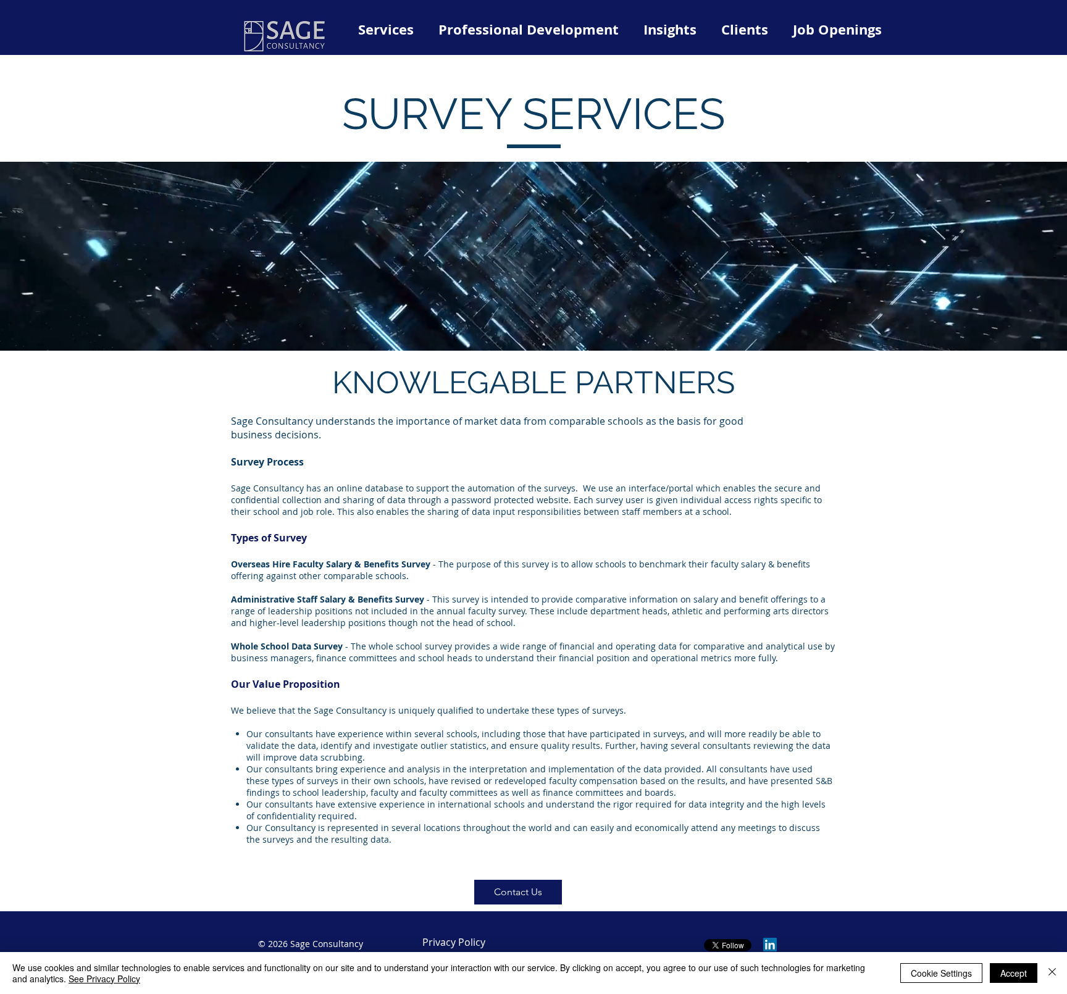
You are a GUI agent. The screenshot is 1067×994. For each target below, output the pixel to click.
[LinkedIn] (770, 944)
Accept (1013, 973)
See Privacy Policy (104, 978)
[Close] (1052, 973)
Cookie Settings (941, 973)
